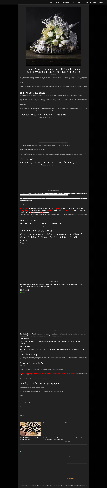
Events (79, 2)
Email (68, 472)
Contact (101, 2)
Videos (95, 2)
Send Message (70, 478)
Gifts (73, 2)
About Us (57, 2)
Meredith (23, 415)
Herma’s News (87, 2)
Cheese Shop (66, 2)
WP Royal (27, 485)
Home (51, 2)
